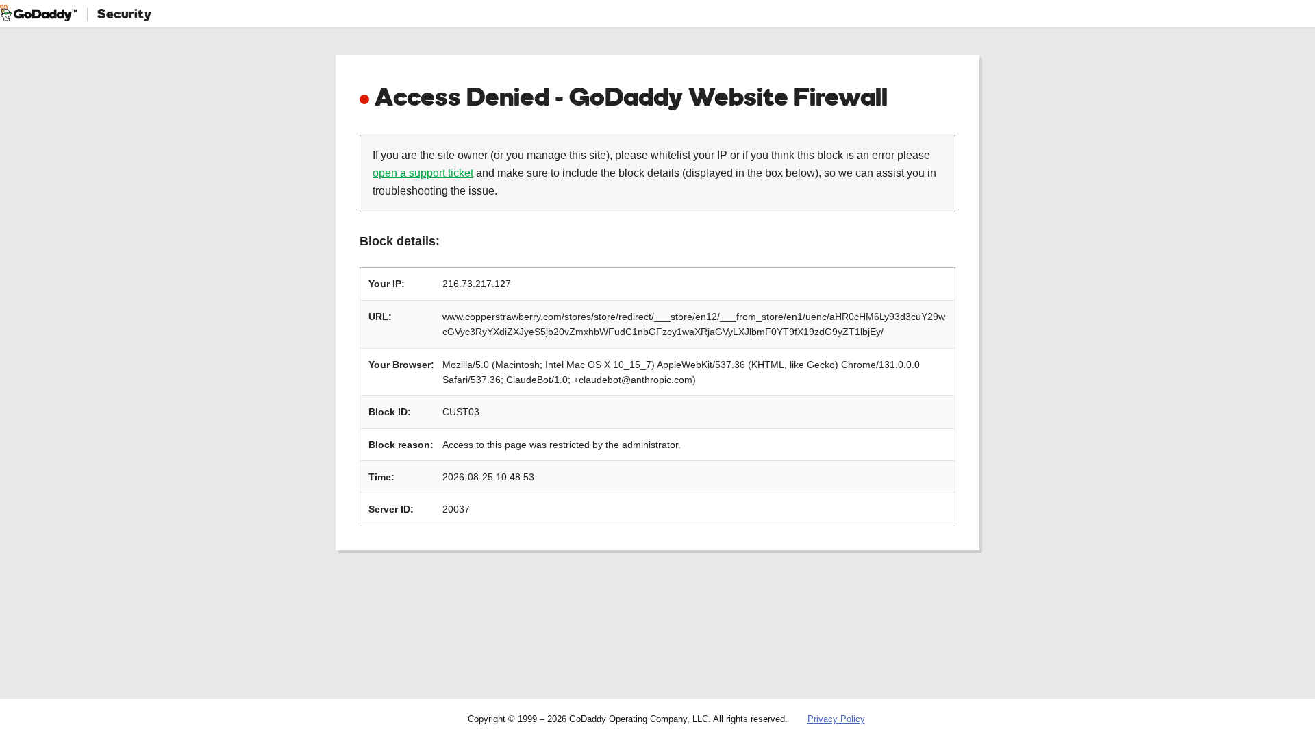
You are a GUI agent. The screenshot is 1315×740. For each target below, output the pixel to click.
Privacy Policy (836, 719)
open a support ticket (423, 173)
